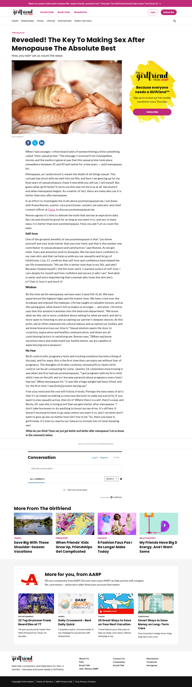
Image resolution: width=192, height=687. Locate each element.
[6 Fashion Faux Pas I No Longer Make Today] (117, 524)
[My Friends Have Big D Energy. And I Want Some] (159, 524)
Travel (101, 616)
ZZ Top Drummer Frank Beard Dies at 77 (34, 622)
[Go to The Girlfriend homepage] (20, 12)
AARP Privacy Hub (64, 681)
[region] (75, 478)
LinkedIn (42, 143)
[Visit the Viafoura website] (116, 497)
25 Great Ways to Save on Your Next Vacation (114, 622)
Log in (95, 457)
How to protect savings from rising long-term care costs (155, 635)
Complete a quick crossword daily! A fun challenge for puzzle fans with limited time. (75, 632)
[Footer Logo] (40, 659)
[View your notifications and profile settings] (121, 479)
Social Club (47, 12)
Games (61, 616)
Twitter (35, 143)
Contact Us (119, 658)
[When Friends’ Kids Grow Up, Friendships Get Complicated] (75, 524)
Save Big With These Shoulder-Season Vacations (31, 547)
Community (119, 662)
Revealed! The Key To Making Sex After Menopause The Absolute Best (78, 44)
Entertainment (26, 616)
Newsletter (80, 12)
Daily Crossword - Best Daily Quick (74, 622)
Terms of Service (44, 681)
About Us (84, 658)
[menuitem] (15, 22)
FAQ (81, 662)
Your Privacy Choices (85, 681)
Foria (51, 209)
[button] (174, 21)
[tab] (37, 479)
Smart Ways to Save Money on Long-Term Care (153, 624)
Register (104, 457)
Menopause (18, 32)
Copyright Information (23, 681)
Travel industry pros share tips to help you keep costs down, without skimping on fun (114, 632)
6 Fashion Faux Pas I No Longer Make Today (115, 547)
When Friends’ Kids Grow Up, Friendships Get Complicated (74, 547)
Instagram (152, 665)
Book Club (64, 12)
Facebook (28, 143)
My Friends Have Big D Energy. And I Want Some (158, 547)
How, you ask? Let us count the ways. (37, 55)
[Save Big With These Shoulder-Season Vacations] (33, 524)
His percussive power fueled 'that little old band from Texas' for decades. (34, 632)
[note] (67, 137)
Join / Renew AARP (88, 668)
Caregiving (143, 616)
